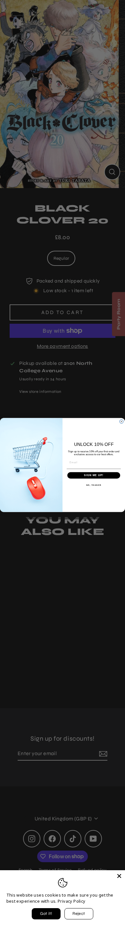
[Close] (119, 876)
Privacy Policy (71, 901)
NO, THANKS (94, 485)
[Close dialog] (121, 421)
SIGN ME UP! (94, 475)
